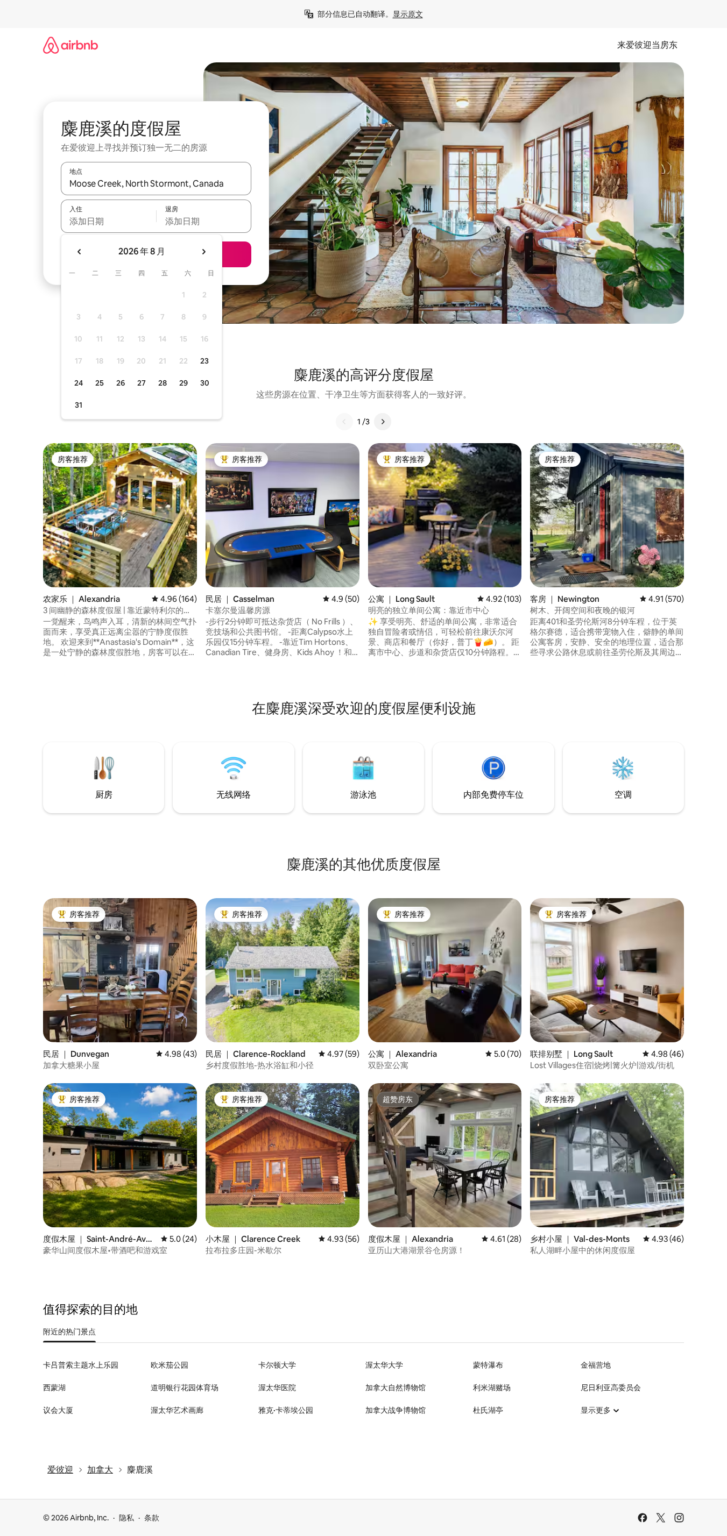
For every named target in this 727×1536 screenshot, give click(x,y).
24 (78, 383)
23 (204, 361)
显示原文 (408, 14)
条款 (151, 1518)
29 (183, 383)
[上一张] (344, 421)
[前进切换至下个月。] (203, 251)
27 (141, 383)
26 (120, 383)
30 (204, 383)
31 (78, 405)
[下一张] (382, 421)
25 (99, 383)
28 (162, 383)
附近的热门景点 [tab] (69, 1331)
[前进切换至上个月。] (79, 251)
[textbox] (108, 221)
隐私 (126, 1518)
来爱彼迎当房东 (647, 45)
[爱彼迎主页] (70, 45)
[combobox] (156, 183)
